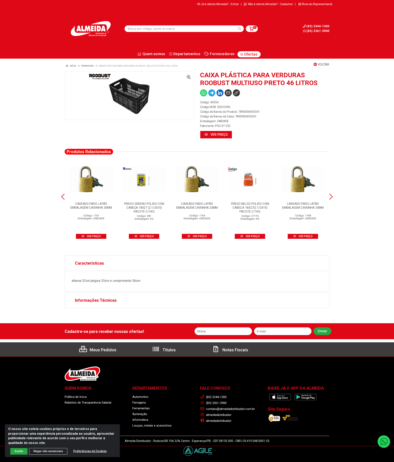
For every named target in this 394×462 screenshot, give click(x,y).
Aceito (19, 451)
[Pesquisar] (239, 28)
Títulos (168, 349)
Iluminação (139, 414)
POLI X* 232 (222, 125)
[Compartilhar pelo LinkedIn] (219, 92)
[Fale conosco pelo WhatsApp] (384, 441)
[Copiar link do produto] (236, 92)
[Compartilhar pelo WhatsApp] (203, 92)
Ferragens (139, 402)
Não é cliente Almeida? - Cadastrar (270, 4)
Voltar (323, 64)
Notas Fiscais (234, 349)
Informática (140, 420)
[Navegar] (63, 197)
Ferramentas (141, 408)
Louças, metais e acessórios (152, 425)
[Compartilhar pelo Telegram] (211, 92)
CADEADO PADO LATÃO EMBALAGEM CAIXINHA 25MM (197, 205)
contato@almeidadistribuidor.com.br (230, 409)
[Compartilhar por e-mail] (228, 92)
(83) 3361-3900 (317, 31)
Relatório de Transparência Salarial (88, 402)
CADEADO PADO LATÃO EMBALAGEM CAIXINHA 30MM (91, 205)
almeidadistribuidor (218, 415)
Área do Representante (317, 4)
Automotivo (140, 397)
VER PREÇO (219, 135)
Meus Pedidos (102, 349)
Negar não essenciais (48, 451)
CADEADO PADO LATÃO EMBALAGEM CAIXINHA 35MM (303, 205)
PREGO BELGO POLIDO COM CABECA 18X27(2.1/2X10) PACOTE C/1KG (250, 207)
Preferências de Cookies (90, 451)
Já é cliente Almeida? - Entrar (220, 4)
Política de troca (76, 397)
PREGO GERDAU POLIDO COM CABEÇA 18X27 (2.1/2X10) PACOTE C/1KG (144, 207)
